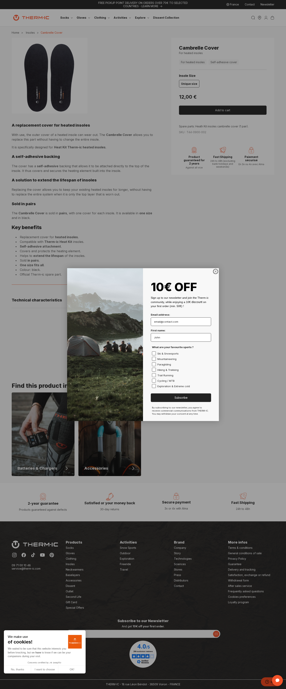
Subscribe (181, 397)
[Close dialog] (215, 271)
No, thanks (17, 669)
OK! (72, 669)
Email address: (160, 314)
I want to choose (45, 669)
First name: (158, 330)
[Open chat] (277, 680)
